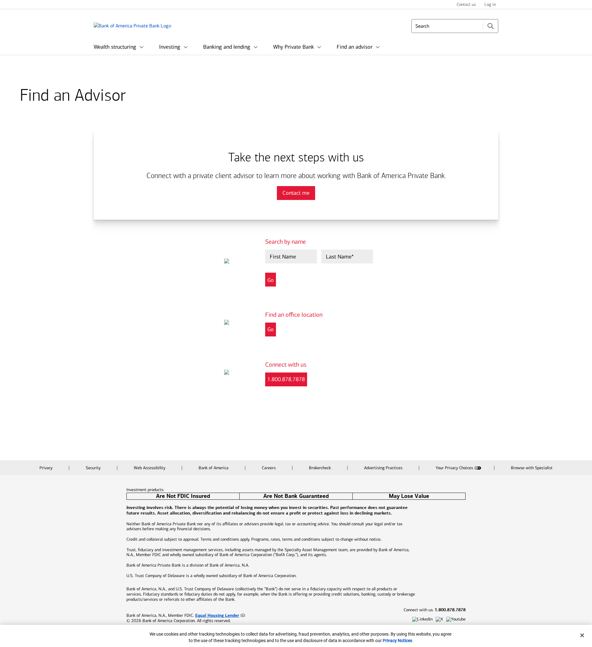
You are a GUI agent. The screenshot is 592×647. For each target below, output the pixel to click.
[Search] (490, 26)
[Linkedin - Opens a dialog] (422, 619)
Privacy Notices (397, 640)
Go (270, 329)
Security (94, 467)
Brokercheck (320, 467)
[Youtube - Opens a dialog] (456, 619)
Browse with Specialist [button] (532, 467)
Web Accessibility (150, 467)
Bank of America (214, 467)
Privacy (46, 467)
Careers (269, 467)
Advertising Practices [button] (384, 467)
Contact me (296, 192)
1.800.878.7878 (286, 379)
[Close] (582, 635)
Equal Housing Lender (217, 615)
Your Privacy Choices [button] (454, 467)
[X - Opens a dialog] (439, 619)
